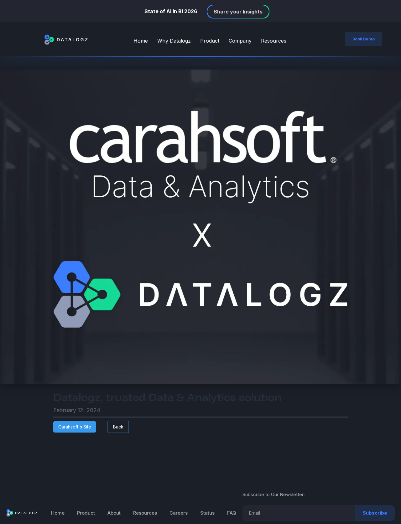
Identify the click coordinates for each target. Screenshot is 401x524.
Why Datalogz (174, 41)
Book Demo (363, 39)
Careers (178, 513)
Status (207, 513)
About (114, 513)
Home (140, 41)
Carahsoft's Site (74, 426)
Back (118, 426)
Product (209, 41)
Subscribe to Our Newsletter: (273, 494)
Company (240, 41)
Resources (273, 41)
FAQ (231, 513)
